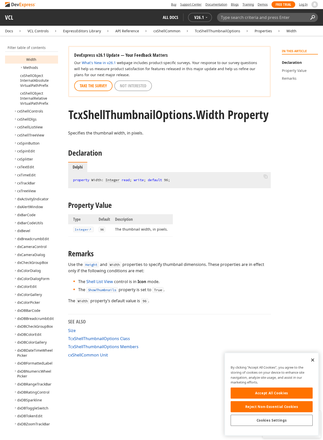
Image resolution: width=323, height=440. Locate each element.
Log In (303, 4)
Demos (263, 4)
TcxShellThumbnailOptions (217, 31)
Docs (9, 31)
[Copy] (265, 176)
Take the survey (93, 86)
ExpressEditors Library (82, 31)
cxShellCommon (166, 31)
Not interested (133, 86)
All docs (170, 17)
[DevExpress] (20, 5)
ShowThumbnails (102, 290)
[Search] (312, 17)
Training (248, 4)
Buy (173, 4)
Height (91, 264)
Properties (263, 31)
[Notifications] (314, 4)
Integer (112, 180)
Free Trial (283, 4)
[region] (271, 394)
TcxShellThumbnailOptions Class (99, 338)
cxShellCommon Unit (88, 355)
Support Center (191, 4)
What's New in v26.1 (99, 62)
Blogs (235, 4)
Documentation (216, 4)
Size (72, 330)
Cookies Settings (272, 420)
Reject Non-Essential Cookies (271, 406)
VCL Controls (38, 31)
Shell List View (99, 281)
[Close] (312, 360)
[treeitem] (31, 59)
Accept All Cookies (271, 393)
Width (291, 31)
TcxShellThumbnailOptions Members (103, 346)
